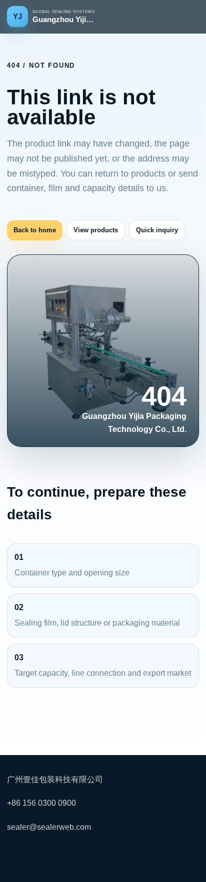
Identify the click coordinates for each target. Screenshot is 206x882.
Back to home (35, 230)
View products (96, 230)
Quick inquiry (157, 230)
